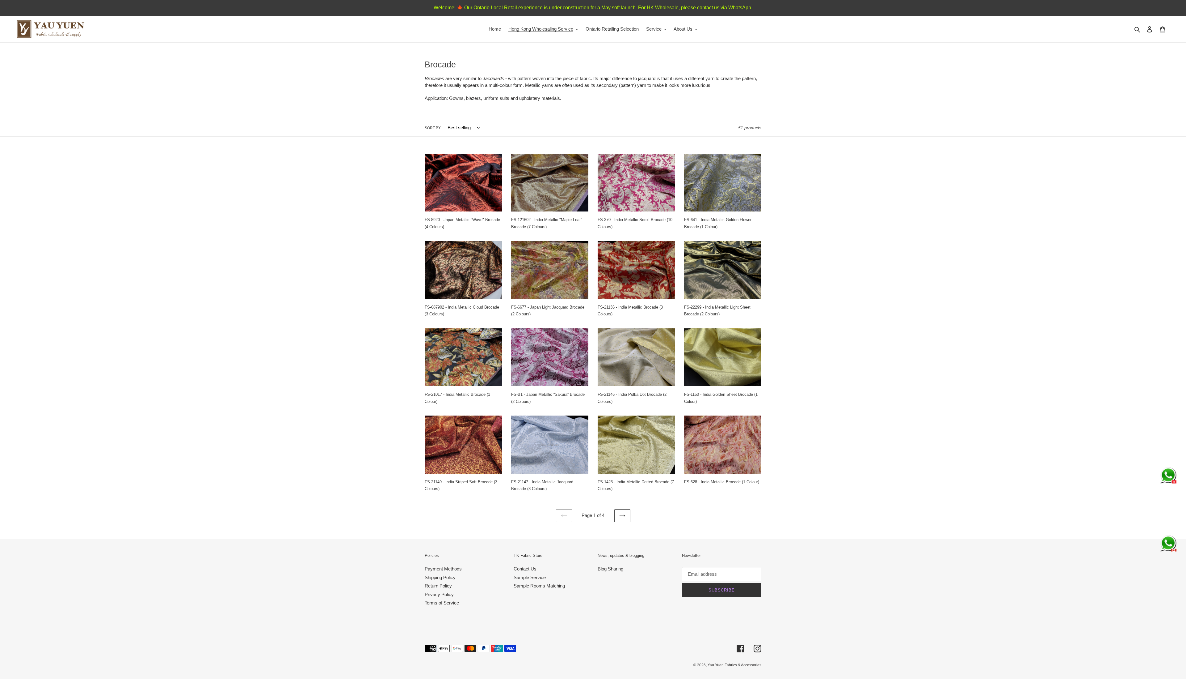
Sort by (433, 128)
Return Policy (438, 585)
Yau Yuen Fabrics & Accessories (734, 665)
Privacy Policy (439, 594)
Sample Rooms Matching (539, 585)
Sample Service (530, 577)
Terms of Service (442, 602)
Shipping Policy (440, 577)
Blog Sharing (610, 568)
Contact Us (525, 568)
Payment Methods (443, 568)
